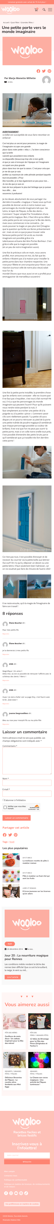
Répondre (6, 634)
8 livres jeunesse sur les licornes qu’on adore (36, 892)
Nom (6, 779)
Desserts (8, 1071)
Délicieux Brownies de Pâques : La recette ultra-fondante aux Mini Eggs (13, 1082)
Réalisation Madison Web (11, 1220)
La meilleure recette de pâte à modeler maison (35, 861)
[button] (38, 71)
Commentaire (10, 746)
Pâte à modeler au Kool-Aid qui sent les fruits (36, 877)
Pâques (14, 1074)
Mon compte (9, 1171)
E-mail (6, 789)
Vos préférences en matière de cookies (22, 1204)
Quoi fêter (15, 22)
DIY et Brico (27, 858)
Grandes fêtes (27, 22)
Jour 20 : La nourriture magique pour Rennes (26, 957)
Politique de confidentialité (15, 1180)
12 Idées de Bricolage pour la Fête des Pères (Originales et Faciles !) (39, 1042)
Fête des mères (11, 1032)
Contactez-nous (10, 1175)
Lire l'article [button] (12, 977)
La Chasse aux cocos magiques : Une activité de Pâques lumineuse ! (39, 1081)
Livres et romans (29, 888)
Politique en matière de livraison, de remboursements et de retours (27, 1185)
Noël (11, 841)
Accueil (6, 22)
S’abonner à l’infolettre (15, 800)
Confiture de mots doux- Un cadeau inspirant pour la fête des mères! (14, 1039)
